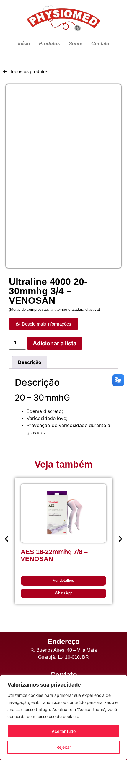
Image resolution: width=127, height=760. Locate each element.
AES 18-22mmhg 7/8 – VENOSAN (54, 555)
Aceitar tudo (64, 731)
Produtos (49, 43)
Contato (100, 43)
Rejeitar (63, 747)
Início (24, 43)
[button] (6, 538)
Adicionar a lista (54, 343)
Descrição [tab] (29, 362)
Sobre (75, 43)
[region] (63, 717)
